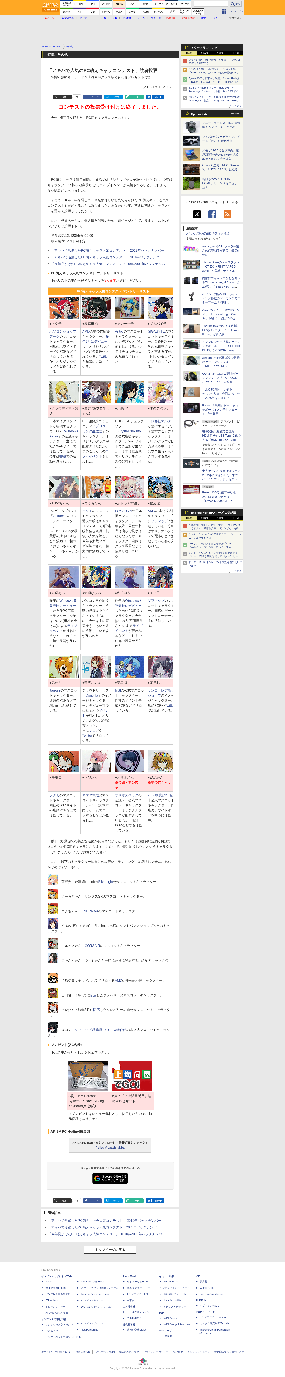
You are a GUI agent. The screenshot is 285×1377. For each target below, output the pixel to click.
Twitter (104, 356)
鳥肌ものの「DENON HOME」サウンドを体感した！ (219, 183)
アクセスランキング (204, 47)
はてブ (116, 97)
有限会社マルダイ (161, 421)
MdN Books (170, 1318)
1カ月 (236, 53)
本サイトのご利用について (56, 1351)
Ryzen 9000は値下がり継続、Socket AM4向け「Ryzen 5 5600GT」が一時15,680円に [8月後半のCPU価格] (215, 82)
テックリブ (165, 1330)
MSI (118, 690)
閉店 (93, 995)
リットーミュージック (139, 1281)
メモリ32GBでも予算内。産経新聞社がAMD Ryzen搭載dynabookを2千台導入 (220, 154)
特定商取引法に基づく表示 (229, 1351)
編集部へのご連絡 (129, 1351)
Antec (119, 331)
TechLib (167, 1336)
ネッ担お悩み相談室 (56, 1313)
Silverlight (105, 882)
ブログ (94, 730)
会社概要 (178, 1351)
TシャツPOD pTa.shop (213, 1317)
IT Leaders (51, 1300)
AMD (86, 331)
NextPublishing (89, 1329)
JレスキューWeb (172, 1300)
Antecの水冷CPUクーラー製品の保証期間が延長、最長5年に (220, 250)
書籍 (62, 456)
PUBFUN (201, 1300)
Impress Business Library (95, 1294)
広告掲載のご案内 (105, 1351)
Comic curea (207, 1287)
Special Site (199, 114)
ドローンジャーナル (56, 1306)
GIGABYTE (156, 331)
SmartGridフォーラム (93, 1281)
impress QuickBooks (211, 1294)
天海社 (203, 1281)
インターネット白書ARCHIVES (63, 1337)
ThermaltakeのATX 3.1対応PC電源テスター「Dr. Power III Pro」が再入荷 (221, 330)
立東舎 (130, 1300)
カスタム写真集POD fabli (215, 1323)
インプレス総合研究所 (58, 1294)
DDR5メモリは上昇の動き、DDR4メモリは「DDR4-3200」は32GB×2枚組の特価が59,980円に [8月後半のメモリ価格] (215, 73)
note (137, 97)
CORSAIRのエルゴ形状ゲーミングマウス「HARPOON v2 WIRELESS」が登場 (220, 378)
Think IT (49, 1281)
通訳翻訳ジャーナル (174, 1294)
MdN (162, 1313)
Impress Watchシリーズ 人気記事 (213, 512)
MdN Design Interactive (176, 1324)
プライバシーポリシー (156, 1351)
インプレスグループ (198, 1351)
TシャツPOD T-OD (138, 1294)
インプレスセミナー (92, 1300)
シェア (95, 97)
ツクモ (87, 511)
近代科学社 (129, 1324)
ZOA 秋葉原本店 (160, 795)
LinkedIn (158, 97)
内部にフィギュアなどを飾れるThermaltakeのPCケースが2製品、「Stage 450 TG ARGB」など (215, 101)
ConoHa (92, 695)
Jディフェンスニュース (176, 1287)
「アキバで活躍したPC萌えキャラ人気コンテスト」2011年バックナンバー (107, 257)
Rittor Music (130, 1276)
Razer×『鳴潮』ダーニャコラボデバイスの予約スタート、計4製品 (220, 409)
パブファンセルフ (210, 1305)
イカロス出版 (166, 1276)
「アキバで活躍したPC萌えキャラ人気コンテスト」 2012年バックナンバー (107, 250)
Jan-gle (55, 690)
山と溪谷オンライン (138, 1311)
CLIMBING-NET (136, 1318)
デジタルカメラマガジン (59, 1324)
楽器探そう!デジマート (140, 1287)
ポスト (65, 97)
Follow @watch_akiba (110, 1147)
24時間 (204, 53)
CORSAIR (92, 946)
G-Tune (58, 516)
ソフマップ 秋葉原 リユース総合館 (100, 1030)
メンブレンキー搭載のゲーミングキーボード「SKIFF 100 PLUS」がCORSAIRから (221, 346)
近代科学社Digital (137, 1329)
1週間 (220, 53)
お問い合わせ (82, 1351)
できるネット (53, 1330)
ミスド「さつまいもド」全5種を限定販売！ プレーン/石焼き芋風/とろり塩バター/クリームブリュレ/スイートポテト (215, 556)
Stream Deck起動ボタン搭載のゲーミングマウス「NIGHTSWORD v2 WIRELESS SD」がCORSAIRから (221, 366)
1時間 (189, 53)
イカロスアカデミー (174, 1306)
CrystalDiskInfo (129, 431)
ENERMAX (89, 911)
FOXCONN (123, 511)
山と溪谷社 (129, 1306)
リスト (77, 97)
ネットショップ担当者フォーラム (100, 1287)
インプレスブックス (92, 1323)
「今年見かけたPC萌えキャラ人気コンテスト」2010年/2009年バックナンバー (109, 264)
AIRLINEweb (170, 1281)
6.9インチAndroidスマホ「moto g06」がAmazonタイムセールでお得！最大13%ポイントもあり (215, 91)
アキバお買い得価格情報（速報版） (208, 233)
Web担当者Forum (55, 1287)
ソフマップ (159, 521)
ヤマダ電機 (90, 795)
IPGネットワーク (205, 1311)
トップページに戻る (110, 1249)
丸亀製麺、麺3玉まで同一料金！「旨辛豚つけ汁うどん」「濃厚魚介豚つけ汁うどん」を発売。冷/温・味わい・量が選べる (214, 528)
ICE (198, 1276)
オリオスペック (126, 795)
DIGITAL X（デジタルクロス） (98, 1306)
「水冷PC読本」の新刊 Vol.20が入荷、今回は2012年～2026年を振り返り (221, 394)
